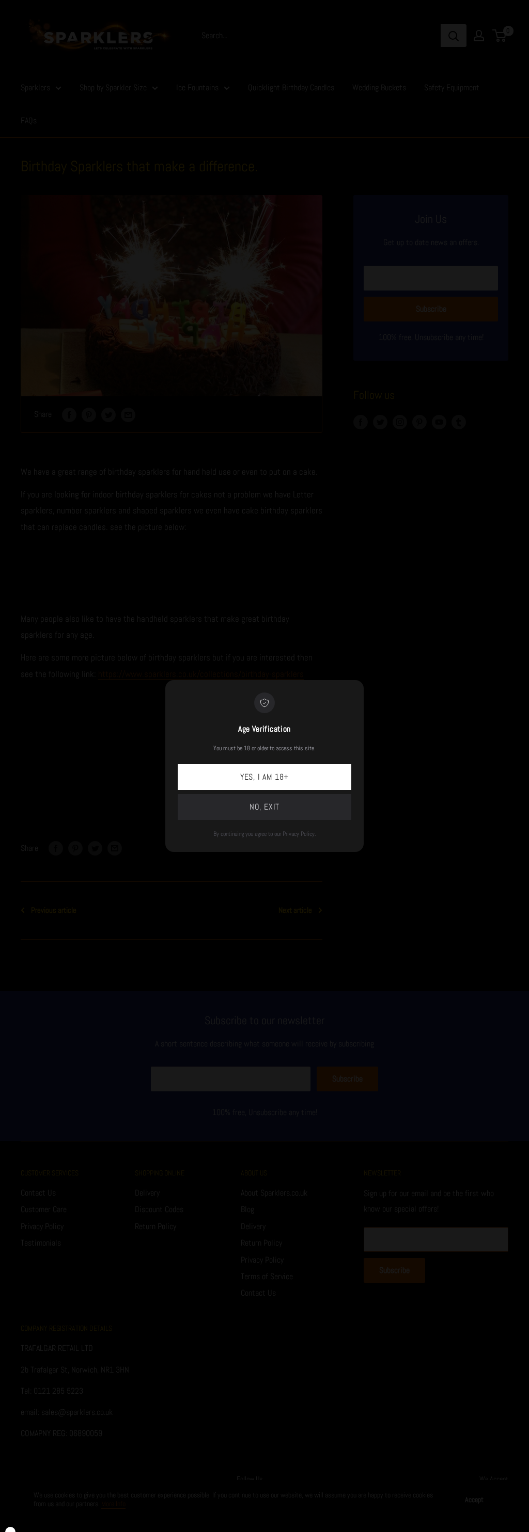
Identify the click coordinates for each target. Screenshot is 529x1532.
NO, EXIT (264, 806)
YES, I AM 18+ (264, 776)
